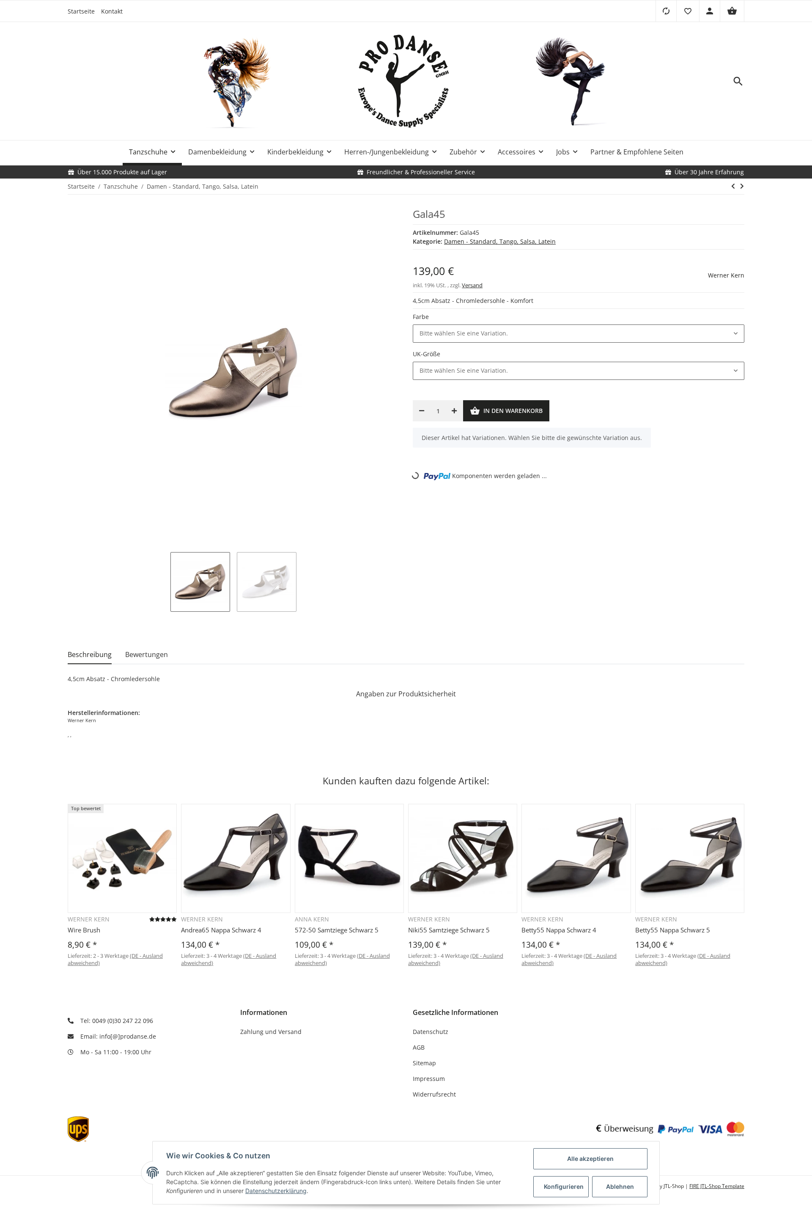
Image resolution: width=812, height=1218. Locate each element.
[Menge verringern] (422, 410)
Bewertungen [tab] (146, 654)
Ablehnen (620, 1186)
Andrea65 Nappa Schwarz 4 (221, 930)
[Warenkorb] (732, 11)
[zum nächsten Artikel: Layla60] (742, 186)
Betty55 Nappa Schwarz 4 (558, 930)
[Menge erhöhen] (454, 410)
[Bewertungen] (163, 919)
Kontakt (112, 11)
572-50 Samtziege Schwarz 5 (337, 930)
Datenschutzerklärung (276, 1190)
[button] (687, 11)
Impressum (429, 1079)
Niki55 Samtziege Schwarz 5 (449, 930)
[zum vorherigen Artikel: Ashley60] (733, 186)
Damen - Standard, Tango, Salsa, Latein (500, 241)
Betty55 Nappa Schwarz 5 (672, 930)
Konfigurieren (564, 1186)
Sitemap (424, 1063)
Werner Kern (726, 275)
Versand (472, 285)
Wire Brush (84, 930)
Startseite (81, 11)
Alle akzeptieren (590, 1158)
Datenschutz (430, 1032)
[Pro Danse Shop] (406, 81)
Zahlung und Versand (271, 1032)
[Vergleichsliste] (666, 11)
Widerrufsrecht (434, 1094)
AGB (419, 1047)
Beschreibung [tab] (90, 654)
